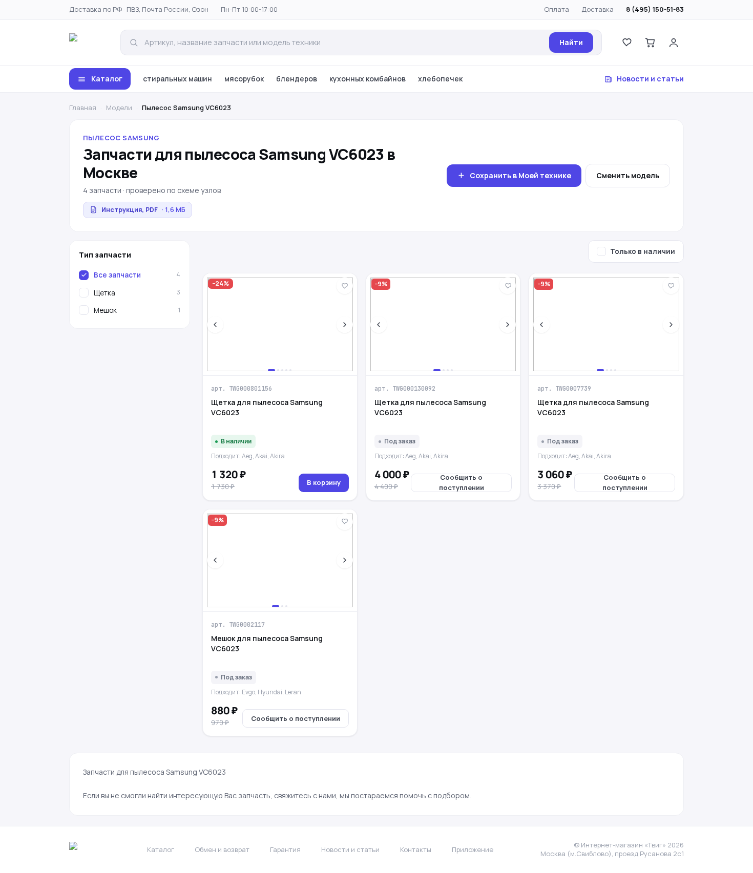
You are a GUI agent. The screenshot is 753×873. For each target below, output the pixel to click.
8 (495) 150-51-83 (655, 9)
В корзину (324, 482)
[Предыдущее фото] (215, 324)
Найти (571, 42)
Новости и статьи (650, 78)
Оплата (556, 9)
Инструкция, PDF (143, 209)
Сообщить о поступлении (461, 483)
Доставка (597, 9)
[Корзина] (650, 42)
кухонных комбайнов (367, 78)
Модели (119, 107)
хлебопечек (440, 78)
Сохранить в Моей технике (520, 175)
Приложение (472, 849)
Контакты (415, 849)
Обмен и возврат (222, 849)
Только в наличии (642, 251)
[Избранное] (626, 42)
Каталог (106, 78)
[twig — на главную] (87, 42)
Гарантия (285, 849)
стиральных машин (177, 78)
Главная (82, 107)
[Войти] (673, 42)
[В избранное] (345, 286)
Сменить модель (627, 175)
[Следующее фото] (345, 324)
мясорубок (244, 78)
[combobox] (343, 43)
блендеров (296, 78)
